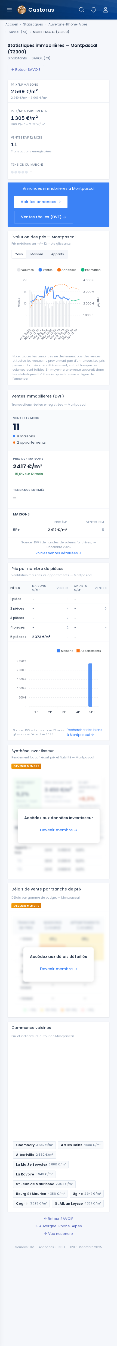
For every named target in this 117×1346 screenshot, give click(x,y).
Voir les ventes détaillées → (58, 553)
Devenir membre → (58, 830)
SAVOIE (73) (18, 32)
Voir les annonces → (41, 201)
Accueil (11, 24)
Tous (19, 254)
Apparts (57, 254)
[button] (25, 270)
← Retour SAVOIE (26, 69)
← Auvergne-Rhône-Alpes (58, 1226)
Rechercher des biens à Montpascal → (84, 732)
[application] (58, 306)
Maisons (37, 254)
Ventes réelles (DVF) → (43, 217)
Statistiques (33, 24)
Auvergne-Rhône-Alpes (68, 24)
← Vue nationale (58, 1233)
